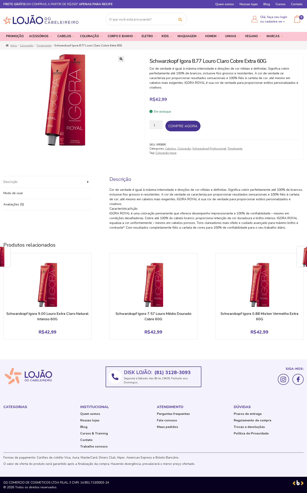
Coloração (89, 36)
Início (13, 45)
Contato (297, 4)
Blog (266, 4)
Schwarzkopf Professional (209, 148)
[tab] (47, 182)
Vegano (251, 36)
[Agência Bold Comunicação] (298, 482)
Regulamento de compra (252, 420)
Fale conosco (167, 420)
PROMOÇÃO (15, 36)
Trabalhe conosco (94, 446)
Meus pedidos (167, 427)
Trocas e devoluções (249, 427)
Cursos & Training (94, 433)
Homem (210, 36)
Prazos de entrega (248, 414)
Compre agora (183, 126)
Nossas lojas (249, 4)
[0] (297, 19)
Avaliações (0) (13, 204)
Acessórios (39, 36)
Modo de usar (13, 193)
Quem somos (224, 4)
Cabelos (64, 36)
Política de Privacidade (251, 433)
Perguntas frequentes (173, 414)
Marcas (273, 36)
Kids (165, 36)
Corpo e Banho (120, 36)
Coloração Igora (166, 153)
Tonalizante (43, 45)
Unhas (230, 36)
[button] (121, 59)
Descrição (10, 182)
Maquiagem (187, 36)
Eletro (147, 36)
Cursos (280, 4)
